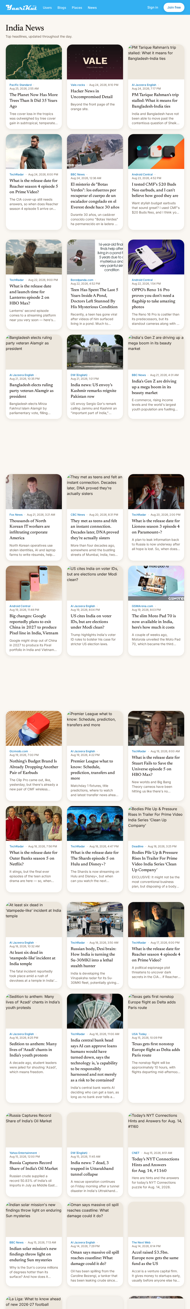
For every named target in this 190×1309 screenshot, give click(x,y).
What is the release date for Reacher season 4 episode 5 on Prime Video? (34, 187)
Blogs (61, 7)
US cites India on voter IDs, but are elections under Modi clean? (91, 622)
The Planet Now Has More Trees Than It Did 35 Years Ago (34, 101)
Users (47, 7)
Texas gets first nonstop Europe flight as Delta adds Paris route (156, 1050)
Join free (174, 7)
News (92, 7)
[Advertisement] (95, 446)
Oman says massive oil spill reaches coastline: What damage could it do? (95, 1258)
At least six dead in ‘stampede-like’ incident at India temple (32, 958)
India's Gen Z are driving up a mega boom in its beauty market (154, 387)
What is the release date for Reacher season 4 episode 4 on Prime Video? (156, 955)
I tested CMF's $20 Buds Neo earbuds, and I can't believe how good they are (155, 190)
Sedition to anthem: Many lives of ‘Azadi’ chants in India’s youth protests (33, 1050)
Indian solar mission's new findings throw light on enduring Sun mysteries (33, 1255)
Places (77, 7)
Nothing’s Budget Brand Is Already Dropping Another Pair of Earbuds (34, 767)
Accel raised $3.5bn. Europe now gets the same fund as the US (155, 1258)
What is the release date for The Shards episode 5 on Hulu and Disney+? (95, 859)
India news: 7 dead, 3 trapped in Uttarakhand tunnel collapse (92, 1169)
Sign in (152, 7)
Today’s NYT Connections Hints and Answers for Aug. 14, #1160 (155, 1165)
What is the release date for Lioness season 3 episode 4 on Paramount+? (156, 527)
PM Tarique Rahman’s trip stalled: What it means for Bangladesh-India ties (155, 101)
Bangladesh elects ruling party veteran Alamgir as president (32, 391)
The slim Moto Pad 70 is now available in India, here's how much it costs (154, 622)
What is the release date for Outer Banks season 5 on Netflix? (33, 859)
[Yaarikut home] (21, 7)
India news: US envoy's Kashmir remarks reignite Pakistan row (93, 391)
